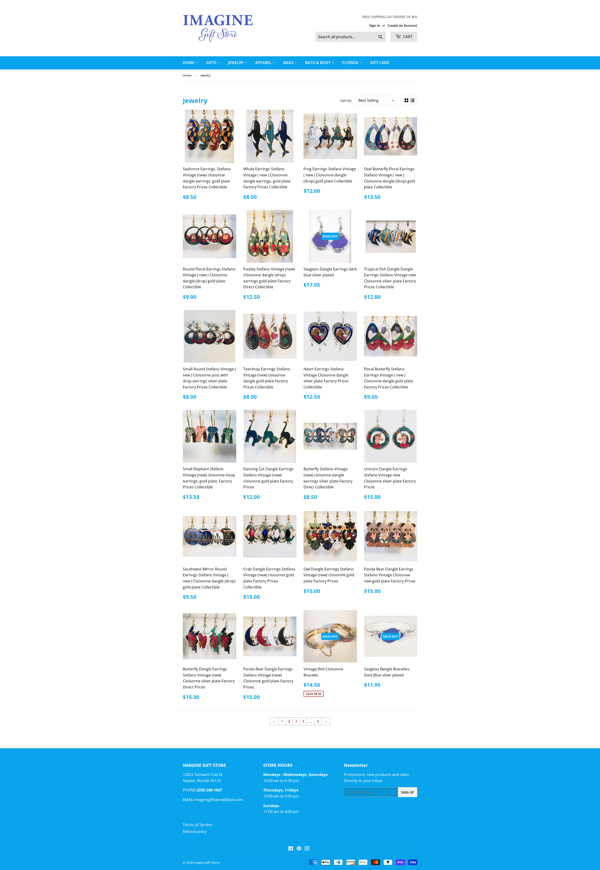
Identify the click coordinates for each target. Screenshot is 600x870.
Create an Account (402, 25)
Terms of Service (197, 824)
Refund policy (195, 831)
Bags (288, 62)
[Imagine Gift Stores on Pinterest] (298, 848)
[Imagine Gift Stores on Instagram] (307, 848)
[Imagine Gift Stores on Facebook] (290, 848)
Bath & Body (318, 62)
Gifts (211, 62)
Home (187, 75)
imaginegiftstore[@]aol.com (218, 799)
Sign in (374, 25)
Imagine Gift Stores (206, 862)
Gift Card (379, 62)
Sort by (345, 100)
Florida (350, 62)
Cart (407, 36)
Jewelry (236, 62)
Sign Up (407, 792)
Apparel (264, 62)
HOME (189, 62)
